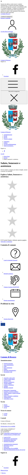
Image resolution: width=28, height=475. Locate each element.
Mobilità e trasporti (8, 387)
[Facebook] (4, 151)
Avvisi (5, 407)
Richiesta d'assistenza (9, 441)
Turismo (6, 386)
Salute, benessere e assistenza (11, 396)
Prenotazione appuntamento (10, 438)
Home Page (6, 156)
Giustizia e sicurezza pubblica (11, 391)
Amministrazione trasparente (11, 444)
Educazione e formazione (10, 390)
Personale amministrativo (10, 370)
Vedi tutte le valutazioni (6, 241)
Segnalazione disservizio (10, 440)
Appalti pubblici (8, 383)
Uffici (5, 366)
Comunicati (6, 406)
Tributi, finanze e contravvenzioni (12, 393)
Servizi (5, 158)
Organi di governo (8, 363)
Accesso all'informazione (10, 144)
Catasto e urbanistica (9, 385)
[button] (8, 134)
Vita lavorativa (7, 380)
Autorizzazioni (7, 397)
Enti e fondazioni (8, 367)
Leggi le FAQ (7, 437)
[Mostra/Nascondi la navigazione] (13, 84)
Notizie (5, 404)
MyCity (4, 473)
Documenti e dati (8, 372)
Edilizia (5, 143)
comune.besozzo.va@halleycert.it (12, 434)
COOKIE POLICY (5, 14)
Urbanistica (6, 141)
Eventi (5, 415)
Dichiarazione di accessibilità (8, 426)
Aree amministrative (9, 365)
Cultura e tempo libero (9, 379)
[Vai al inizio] (1, 321)
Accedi (2, 154)
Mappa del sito (4, 470)
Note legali (6, 447)
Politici (5, 369)
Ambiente (6, 394)
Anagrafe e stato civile (9, 378)
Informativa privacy (8, 445)
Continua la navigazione (6, 16)
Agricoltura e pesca (8, 398)
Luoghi (5, 413)
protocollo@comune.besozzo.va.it (12, 433)
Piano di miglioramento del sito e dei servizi (14, 449)
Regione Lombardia (5, 18)
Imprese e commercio (9, 382)
